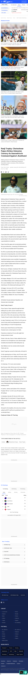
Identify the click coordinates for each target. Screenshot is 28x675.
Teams (3, 620)
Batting (9, 492)
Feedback (15, 661)
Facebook (6, 451)
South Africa (9, 500)
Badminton (4, 651)
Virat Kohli (6, 551)
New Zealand (10, 503)
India (8, 506)
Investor (2, 663)
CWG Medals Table (8, 548)
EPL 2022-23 (18, 629)
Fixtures (4, 613)
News (19, 4)
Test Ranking (5, 488)
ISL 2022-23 (4, 629)
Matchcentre (5, 640)
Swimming (11, 654)
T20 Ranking (22, 488)
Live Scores (4, 611)
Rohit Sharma (6, 561)
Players (16, 620)
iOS (6, 454)
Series (16, 611)
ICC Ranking (17, 622)
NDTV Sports (21, 449)
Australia (9, 498)
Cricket (3, 442)
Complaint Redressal (10, 663)
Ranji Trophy (4, 5)
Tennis (10, 647)
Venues (3, 622)
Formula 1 (4, 647)
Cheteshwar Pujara (13, 442)
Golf (11, 651)
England (9, 509)
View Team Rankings (14, 512)
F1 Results (15, 449)
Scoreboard (13, 4)
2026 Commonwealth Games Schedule (12, 554)
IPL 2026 (4, 12)
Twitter (16, 451)
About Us (9, 661)
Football (12, 447)
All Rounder (23, 492)
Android (2, 454)
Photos (23, 4)
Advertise (3, 661)
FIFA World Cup (7, 544)
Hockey (17, 647)
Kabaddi (21, 651)
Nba (15, 651)
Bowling (15, 492)
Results (16, 613)
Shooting (4, 654)
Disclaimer (21, 661)
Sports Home (3, 17)
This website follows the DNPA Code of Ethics (10, 668)
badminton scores (9, 449)
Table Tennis (19, 654)
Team (4, 492)
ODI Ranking (14, 488)
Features (17, 618)
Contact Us (3, 666)
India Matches (5, 10)
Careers (18, 663)
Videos (3, 618)
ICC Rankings (6, 558)
